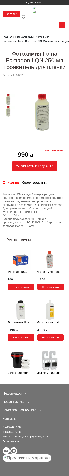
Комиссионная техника (19, 410)
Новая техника (13, 402)
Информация (12, 393)
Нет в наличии (21, 287)
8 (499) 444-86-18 (35, 2)
